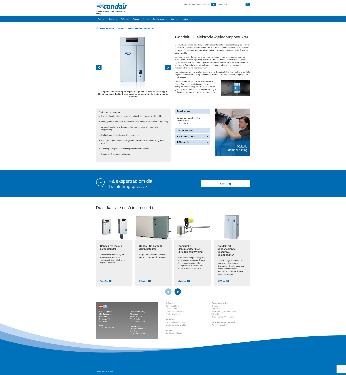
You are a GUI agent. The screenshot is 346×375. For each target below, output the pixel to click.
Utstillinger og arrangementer (224, 311)
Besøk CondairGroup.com (223, 317)
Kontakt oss (187, 19)
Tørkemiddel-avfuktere (175, 322)
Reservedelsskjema (186, 136)
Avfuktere (125, 19)
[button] (101, 67)
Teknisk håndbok (185, 131)
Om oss (215, 306)
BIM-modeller (183, 142)
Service (136, 19)
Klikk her (224, 184)
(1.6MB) (182, 123)
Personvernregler (219, 325)
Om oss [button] (174, 19)
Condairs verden (160, 19)
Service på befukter (173, 333)
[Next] (177, 291)
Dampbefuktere (107, 28)
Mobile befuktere (172, 314)
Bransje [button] (101, 19)
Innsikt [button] (146, 19)
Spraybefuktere (172, 309)
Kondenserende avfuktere (176, 325)
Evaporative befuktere (174, 311)
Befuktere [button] (113, 19)
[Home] (97, 28)
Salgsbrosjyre (183, 111)
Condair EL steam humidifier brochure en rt (189, 119)
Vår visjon (216, 314)
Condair (111, 6)
